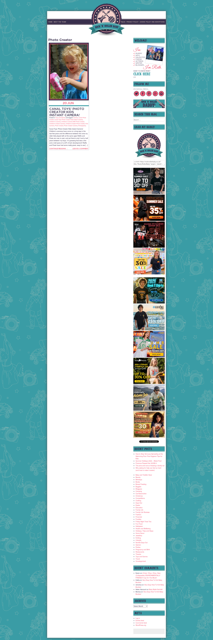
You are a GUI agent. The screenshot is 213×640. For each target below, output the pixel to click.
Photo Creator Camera (71, 125)
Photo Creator (59, 125)
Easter (138, 505)
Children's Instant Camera (57, 123)
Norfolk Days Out (142, 542)
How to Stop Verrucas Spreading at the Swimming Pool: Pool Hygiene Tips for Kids (149, 456)
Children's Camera (55, 121)
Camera (75, 117)
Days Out (139, 503)
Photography (82, 125)
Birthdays (139, 479)
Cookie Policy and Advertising (152, 22)
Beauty (138, 477)
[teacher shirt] (149, 274)
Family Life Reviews (143, 512)
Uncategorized (141, 561)
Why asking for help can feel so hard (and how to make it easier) (148, 469)
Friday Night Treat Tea (143, 521)
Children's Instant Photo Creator (75, 123)
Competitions (140, 498)
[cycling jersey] (149, 410)
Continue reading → (58, 148)
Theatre (138, 554)
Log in (138, 618)
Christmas (139, 496)
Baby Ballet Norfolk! (156, 589)
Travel (138, 559)
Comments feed (141, 623)
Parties (138, 547)
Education (139, 507)
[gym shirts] (149, 220)
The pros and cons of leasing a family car (150, 465)
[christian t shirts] (149, 330)
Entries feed (140, 620)
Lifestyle (138, 540)
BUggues (139, 489)
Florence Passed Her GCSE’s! (146, 463)
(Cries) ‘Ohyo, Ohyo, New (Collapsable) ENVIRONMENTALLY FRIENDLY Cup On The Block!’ (148, 575)
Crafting (138, 500)
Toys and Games (60, 117)
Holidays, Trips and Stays (144, 531)
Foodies (138, 519)
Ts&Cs (122, 22)
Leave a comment (80, 148)
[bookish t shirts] (149, 383)
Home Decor (140, 533)
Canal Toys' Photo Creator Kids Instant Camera (68, 119)
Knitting (138, 538)
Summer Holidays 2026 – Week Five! (149, 461)
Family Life (139, 510)
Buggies (138, 486)
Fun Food (139, 524)
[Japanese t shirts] (149, 356)
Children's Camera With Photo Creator (72, 121)
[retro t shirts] (149, 437)
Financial (139, 517)
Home (50, 22)
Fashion (138, 514)
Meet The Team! (60, 22)
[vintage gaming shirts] (149, 247)
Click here (141, 73)
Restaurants (140, 552)
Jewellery (139, 535)
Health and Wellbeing (143, 528)
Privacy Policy (132, 22)
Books (138, 482)
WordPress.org (141, 625)
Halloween (139, 526)
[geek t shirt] (149, 303)
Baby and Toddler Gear (144, 475)
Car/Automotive (141, 493)
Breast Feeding (141, 484)
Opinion (138, 545)
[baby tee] (149, 193)
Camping (139, 491)
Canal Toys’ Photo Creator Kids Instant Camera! (66, 112)
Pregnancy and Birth (143, 549)
